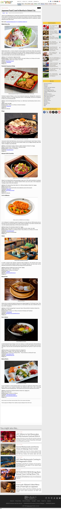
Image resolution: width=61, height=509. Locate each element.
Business (46, 84)
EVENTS (50, 3)
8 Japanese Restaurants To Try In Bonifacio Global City (16, 21)
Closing (45, 86)
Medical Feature (48, 94)
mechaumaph (9, 312)
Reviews (46, 101)
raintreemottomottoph (11, 394)
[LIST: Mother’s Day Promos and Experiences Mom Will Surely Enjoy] (46, 29)
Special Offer (47, 103)
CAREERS (19, 4)
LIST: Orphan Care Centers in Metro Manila (53, 53)
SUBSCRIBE (30, 1)
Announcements (48, 83)
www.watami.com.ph (10, 190)
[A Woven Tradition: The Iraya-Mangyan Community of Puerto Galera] (46, 34)
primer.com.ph (29, 505)
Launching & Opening (49, 90)
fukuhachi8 (8, 106)
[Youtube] (59, 1)
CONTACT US (24, 1)
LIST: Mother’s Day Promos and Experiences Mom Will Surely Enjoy (54, 27)
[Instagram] (54, 1)
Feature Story (47, 88)
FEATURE (54, 3)
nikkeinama (8, 62)
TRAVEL (35, 3)
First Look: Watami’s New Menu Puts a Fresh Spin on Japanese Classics (27, 487)
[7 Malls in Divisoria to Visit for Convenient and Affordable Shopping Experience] (46, 66)
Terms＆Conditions (26, 500)
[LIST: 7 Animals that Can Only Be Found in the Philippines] (46, 77)
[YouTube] (59, 497)
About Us (12, 500)
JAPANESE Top (36, 1)
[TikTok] (56, 1)
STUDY (39, 3)
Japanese (49, 500)
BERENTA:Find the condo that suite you (14, 503)
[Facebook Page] (50, 1)
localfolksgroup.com (10, 355)
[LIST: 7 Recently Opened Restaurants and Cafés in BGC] (46, 45)
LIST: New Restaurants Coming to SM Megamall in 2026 (28, 460)
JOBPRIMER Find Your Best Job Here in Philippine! (33, 503)
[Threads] (56, 113)
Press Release (47, 97)
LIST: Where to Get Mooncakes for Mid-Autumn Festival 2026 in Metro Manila (28, 436)
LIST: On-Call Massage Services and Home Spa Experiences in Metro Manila (54, 59)
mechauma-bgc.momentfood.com (13, 313)
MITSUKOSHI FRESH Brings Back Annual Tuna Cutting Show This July (28, 474)
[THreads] (57, 1)
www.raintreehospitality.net (11, 395)
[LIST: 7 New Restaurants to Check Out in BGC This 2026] (46, 39)
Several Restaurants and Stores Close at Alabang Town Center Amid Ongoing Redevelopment (27, 449)
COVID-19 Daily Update (49, 87)
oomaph (8, 271)
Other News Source (48, 96)
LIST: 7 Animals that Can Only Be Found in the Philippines (53, 74)
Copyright (34, 500)
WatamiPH (8, 189)
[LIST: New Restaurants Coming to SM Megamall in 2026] (46, 71)
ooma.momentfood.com (11, 272)
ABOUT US (19, 1)
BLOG (23, 3)
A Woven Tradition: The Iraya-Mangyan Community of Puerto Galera (53, 32)
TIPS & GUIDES (27, 3)
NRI (45, 105)
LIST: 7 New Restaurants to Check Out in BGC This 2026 (53, 37)
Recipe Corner (47, 100)
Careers (38, 500)
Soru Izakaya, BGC (10, 353)
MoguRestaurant (9, 149)
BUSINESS (19, 3)
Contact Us (43, 500)
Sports (45, 104)
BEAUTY (46, 3)
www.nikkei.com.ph (10, 61)
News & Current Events (49, 95)
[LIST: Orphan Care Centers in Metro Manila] (46, 55)
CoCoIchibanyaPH (10, 230)
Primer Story (47, 99)
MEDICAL (43, 3)
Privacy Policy (18, 500)
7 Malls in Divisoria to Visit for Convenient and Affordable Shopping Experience (53, 64)
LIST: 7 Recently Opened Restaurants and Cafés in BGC (53, 42)
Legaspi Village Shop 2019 (50, 91)
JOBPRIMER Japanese (50, 503)
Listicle (45, 92)
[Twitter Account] (52, 1)
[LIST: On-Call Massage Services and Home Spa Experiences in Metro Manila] (46, 61)
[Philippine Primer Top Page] (6, 4)
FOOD (32, 3)
